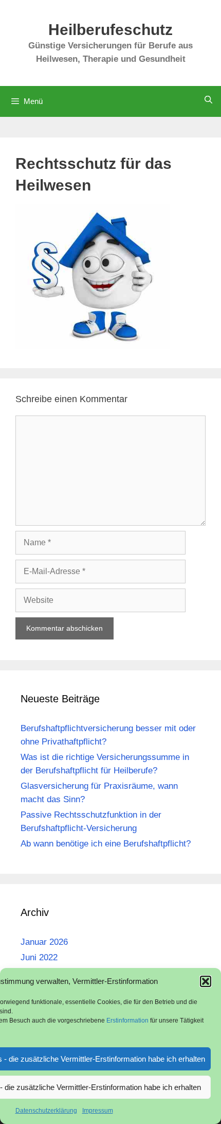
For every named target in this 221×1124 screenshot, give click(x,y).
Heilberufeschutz (110, 29)
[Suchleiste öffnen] (208, 99)
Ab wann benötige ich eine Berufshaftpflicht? (106, 844)
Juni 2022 (39, 957)
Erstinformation (128, 1020)
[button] (205, 981)
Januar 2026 (44, 942)
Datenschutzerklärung (46, 1110)
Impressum (97, 1110)
